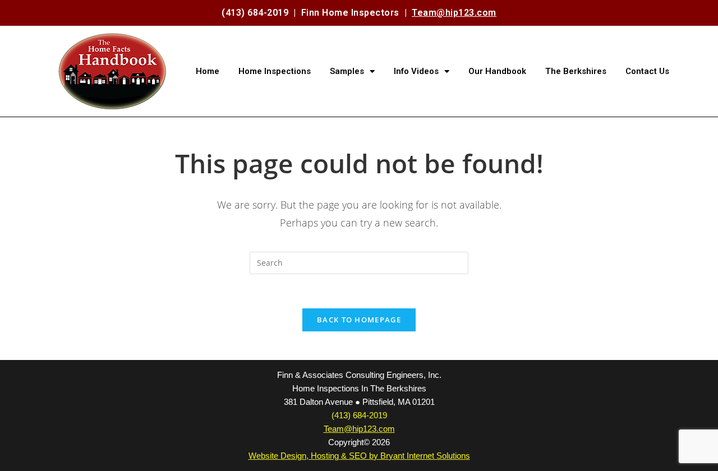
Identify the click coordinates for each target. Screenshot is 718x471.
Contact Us (647, 71)
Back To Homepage (359, 320)
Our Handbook (497, 71)
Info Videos (416, 71)
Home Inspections (274, 71)
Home (207, 71)
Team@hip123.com (454, 12)
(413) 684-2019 (255, 12)
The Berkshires (575, 71)
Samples (347, 71)
